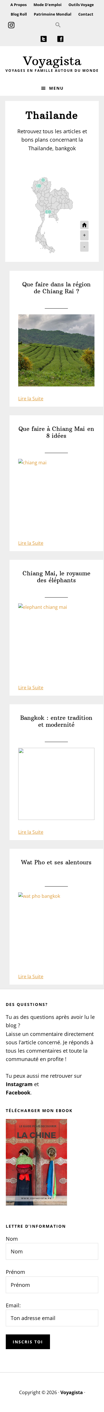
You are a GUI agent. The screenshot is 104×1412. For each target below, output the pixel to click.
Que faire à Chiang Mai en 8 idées (56, 432)
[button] (58, 25)
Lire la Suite (30, 398)
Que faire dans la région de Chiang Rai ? (56, 288)
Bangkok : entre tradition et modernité (56, 721)
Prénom (15, 1271)
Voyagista (52, 60)
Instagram (19, 1084)
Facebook (18, 1092)
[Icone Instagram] (11, 25)
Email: (13, 1305)
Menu (56, 88)
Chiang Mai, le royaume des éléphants (56, 577)
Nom (12, 1238)
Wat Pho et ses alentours (56, 862)
